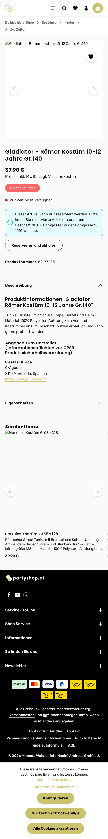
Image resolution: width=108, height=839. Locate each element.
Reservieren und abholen (33, 245)
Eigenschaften (19, 403)
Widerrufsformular (48, 745)
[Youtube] (18, 596)
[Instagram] (26, 596)
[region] (54, 89)
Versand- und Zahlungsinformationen (39, 738)
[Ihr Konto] (86, 8)
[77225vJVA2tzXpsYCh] (54, 89)
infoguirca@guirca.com (25, 379)
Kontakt (73, 731)
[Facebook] (9, 596)
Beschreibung (18, 285)
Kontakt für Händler (45, 731)
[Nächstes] (93, 89)
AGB (72, 745)
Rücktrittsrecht (88, 738)
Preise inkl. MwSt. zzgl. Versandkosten (40, 176)
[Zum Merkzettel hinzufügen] (91, 56)
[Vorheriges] (14, 89)
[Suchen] (64, 8)
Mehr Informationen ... (54, 780)
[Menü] (53, 8)
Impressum (66, 787)
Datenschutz (44, 787)
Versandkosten (22, 715)
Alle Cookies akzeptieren (55, 828)
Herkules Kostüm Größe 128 (31, 534)
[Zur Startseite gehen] (9, 8)
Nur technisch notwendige (56, 813)
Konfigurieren (55, 798)
